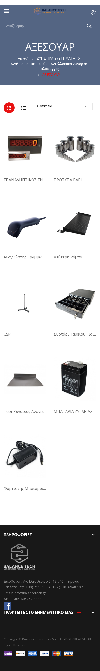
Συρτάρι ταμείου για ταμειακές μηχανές (75, 334)
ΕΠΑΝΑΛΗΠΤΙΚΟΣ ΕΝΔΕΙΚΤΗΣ (25, 179)
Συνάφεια (63, 106)
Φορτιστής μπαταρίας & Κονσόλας (25, 488)
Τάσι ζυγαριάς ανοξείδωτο (25, 411)
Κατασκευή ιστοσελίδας (39, 639)
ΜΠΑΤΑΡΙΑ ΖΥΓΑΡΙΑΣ (73, 411)
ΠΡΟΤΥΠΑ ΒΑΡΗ (68, 179)
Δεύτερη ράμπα (68, 257)
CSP (7, 334)
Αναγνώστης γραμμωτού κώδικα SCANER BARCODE (25, 257)
